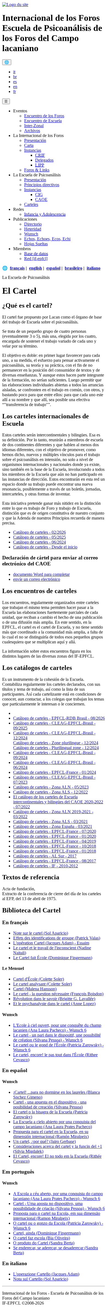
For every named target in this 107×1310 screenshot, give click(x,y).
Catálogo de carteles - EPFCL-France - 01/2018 (54, 851)
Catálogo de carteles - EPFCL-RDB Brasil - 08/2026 (59, 718)
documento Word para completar (41, 574)
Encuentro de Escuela (43, 120)
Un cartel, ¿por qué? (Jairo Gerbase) (44, 1141)
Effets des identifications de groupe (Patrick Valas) (56, 938)
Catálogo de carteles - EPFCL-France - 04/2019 (54, 841)
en (15, 86)
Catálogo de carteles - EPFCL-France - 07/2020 (54, 831)
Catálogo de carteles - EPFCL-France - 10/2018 (54, 846)
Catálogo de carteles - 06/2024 (39, 542)
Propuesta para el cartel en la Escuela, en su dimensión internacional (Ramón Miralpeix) (51, 1134)
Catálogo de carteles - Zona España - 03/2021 (52, 826)
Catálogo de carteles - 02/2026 (39, 532)
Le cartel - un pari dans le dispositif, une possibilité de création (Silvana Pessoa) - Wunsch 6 (57, 1037)
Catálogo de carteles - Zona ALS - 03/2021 (50, 821)
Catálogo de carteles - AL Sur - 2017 (45, 856)
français (17, 268)
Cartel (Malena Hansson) (35, 989)
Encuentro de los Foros (44, 115)
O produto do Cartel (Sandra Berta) (43, 1243)
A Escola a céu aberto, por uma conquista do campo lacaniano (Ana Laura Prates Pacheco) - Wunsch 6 (58, 1196)
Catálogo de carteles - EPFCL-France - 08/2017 (54, 861)
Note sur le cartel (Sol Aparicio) (40, 933)
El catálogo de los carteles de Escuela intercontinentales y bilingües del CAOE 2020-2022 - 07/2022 (58, 802)
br (15, 76)
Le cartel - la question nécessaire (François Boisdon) (58, 993)
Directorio (33, 224)
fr (14, 91)
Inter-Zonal (34, 125)
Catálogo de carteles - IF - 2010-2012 (45, 865)
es (15, 81)
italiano (93, 268)
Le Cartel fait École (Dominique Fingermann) (52, 957)
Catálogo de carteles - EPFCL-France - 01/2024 (54, 772)
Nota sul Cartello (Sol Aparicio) (40, 1279)
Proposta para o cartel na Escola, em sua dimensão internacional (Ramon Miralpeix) (56, 1216)
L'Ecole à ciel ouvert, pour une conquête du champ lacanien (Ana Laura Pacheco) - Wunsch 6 (57, 1027)
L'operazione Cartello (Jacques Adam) (46, 1274)
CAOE (41, 199)
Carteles (31, 204)
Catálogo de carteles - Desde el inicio (45, 547)
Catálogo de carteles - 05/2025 (39, 537)
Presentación (35, 140)
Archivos (32, 130)
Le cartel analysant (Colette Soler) (42, 984)
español (53, 268)
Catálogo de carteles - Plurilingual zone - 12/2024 (56, 747)
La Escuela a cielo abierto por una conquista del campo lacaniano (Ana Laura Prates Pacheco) (54, 1124)
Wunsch (31, 234)
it (14, 71)
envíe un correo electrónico (36, 579)
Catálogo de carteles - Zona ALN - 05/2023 (51, 787)
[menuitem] (59, 71)
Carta (28, 145)
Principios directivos (41, 184)
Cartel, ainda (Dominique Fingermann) (46, 1233)
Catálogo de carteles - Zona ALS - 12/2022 (50, 792)
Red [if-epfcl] (35, 258)
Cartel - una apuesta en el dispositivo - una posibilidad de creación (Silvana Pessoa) (49, 1104)
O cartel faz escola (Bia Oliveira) (41, 1238)
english (35, 268)
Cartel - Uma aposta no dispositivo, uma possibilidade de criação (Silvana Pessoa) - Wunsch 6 (59, 1206)
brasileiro (73, 268)
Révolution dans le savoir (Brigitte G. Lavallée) (54, 998)
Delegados (44, 160)
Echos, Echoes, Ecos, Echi (47, 239)
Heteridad (32, 229)
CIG (39, 194)
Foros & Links (36, 170)
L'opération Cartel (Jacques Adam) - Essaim (51, 943)
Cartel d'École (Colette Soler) (38, 979)
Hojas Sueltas (36, 243)
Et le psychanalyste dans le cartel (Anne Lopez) (54, 1003)
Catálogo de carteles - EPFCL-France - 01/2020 (54, 836)
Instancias (32, 150)
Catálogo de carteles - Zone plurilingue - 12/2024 (55, 742)
